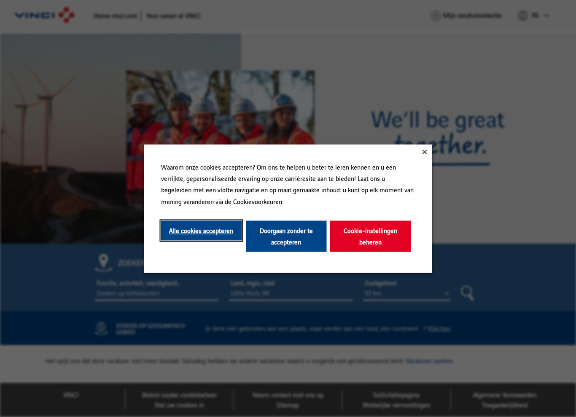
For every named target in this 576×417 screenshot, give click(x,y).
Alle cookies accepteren (201, 230)
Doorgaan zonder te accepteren (286, 236)
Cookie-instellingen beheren (370, 236)
